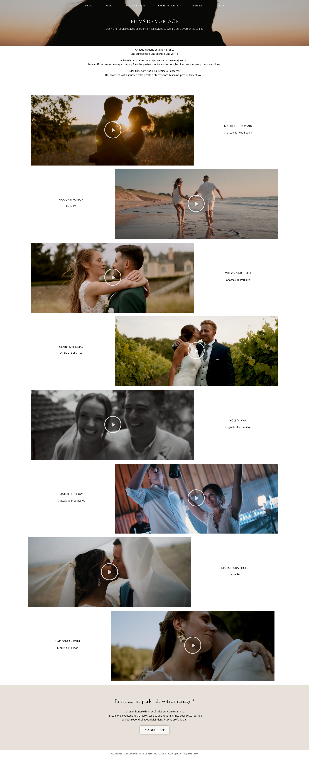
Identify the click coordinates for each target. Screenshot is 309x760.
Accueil (88, 5)
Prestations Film (135, 5)
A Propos (197, 5)
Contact (220, 5)
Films (109, 5)
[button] (113, 130)
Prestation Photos (168, 5)
